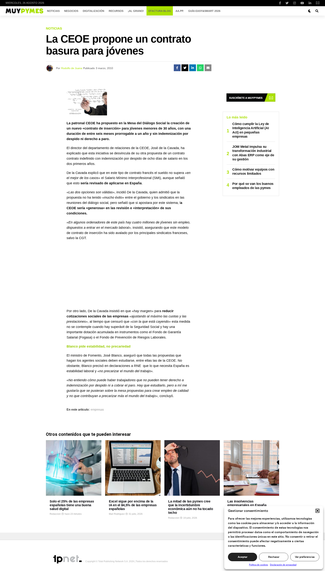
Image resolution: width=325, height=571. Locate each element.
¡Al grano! (136, 10)
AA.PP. (179, 10)
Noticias (53, 10)
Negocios (71, 10)
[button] (317, 511)
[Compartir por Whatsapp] (200, 67)
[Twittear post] (184, 67)
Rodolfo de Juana (71, 68)
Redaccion (55, 514)
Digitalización (93, 10)
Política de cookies (258, 565)
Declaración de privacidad (283, 565)
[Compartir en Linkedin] (192, 67)
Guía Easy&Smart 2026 (204, 10)
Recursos (116, 10)
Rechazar (273, 557)
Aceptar (242, 557)
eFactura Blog (159, 10)
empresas (97, 409)
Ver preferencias (304, 557)
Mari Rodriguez (117, 514)
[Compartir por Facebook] (177, 67)
